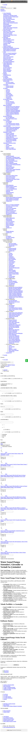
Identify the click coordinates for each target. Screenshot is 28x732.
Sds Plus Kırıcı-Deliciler (11, 140)
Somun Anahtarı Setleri (14, 273)
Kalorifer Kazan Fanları (8, 59)
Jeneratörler (5, 84)
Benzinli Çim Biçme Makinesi (12, 107)
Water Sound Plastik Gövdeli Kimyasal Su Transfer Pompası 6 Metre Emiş (13, 531)
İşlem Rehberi (6, 704)
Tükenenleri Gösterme (7, 446)
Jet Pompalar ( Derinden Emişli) (10, 15)
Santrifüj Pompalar (7, 14)
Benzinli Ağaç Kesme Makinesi (13, 106)
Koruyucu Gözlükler (10, 102)
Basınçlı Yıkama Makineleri (12, 109)
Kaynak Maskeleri (10, 101)
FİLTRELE (3, 442)
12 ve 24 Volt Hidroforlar (8, 42)
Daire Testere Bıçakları (11, 149)
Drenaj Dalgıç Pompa (8, 32)
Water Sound (3, 453)
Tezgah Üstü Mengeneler (14, 267)
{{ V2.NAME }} (13, 401)
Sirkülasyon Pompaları (8, 47)
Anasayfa (5, 369)
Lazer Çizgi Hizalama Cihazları (13, 124)
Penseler (8, 92)
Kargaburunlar (9, 94)
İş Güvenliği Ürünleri (7, 99)
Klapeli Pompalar (7, 26)
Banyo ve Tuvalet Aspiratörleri (9, 53)
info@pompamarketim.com (9, 727)
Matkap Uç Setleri (10, 147)
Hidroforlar (5, 37)
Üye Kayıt (5, 694)
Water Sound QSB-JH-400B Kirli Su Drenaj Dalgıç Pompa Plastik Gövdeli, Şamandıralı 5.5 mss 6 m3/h (13, 497)
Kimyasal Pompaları (7, 28)
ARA (15, 8)
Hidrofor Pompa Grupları (8, 39)
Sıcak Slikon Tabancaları (11, 135)
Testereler (11, 269)
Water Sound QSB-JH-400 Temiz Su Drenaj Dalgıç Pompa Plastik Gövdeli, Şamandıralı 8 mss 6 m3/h (13, 476)
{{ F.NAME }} (12, 432)
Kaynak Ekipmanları (7, 116)
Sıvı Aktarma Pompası (8, 717)
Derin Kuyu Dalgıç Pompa (9, 31)
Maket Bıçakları (12, 270)
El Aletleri (5, 88)
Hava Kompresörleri (10, 83)
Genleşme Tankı (6, 43)
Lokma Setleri (12, 265)
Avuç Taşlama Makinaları (14, 339)
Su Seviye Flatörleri (7, 67)
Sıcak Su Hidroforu (7, 41)
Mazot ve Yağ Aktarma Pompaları (10, 22)
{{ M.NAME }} (13, 417)
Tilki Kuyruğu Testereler (14, 338)
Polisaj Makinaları (12, 334)
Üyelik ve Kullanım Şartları (9, 687)
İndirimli (4, 435)
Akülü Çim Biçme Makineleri (12, 112)
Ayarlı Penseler (12, 261)
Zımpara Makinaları (13, 330)
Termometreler (6, 66)
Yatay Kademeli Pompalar (8, 21)
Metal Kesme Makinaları (14, 329)
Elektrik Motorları (7, 75)
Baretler (7, 100)
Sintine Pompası (6, 36)
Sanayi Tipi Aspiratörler (8, 56)
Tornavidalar (11, 262)
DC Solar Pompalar (7, 17)
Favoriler (5, 4)
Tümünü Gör (9, 98)
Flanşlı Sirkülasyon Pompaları (9, 49)
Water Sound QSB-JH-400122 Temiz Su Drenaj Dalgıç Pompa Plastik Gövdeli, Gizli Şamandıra (14, 487)
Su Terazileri (8, 122)
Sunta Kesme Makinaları (14, 335)
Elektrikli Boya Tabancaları (12, 138)
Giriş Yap (3, 366)
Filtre (2, 443)
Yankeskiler (8, 93)
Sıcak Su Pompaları (7, 25)
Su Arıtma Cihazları (7, 78)
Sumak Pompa (6, 712)
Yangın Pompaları (7, 45)
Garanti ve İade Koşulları (8, 684)
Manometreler (6, 65)
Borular (5, 72)
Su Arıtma (5, 76)
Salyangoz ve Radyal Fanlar (9, 54)
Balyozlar (8, 90)
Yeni (3, 437)
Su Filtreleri (5, 77)
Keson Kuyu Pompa (7, 33)
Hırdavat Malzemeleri (8, 79)
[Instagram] (6, 672)
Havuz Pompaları (7, 20)
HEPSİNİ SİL (3, 385)
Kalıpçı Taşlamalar (13, 332)
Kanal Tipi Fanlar (7, 58)
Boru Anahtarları (9, 95)
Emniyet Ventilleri (7, 71)
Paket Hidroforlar (7, 38)
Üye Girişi (5, 359)
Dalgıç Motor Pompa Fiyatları (9, 721)
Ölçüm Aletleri (6, 119)
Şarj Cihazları (9, 145)
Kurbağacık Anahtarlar (13, 272)
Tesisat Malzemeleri (7, 62)
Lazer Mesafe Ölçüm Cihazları (12, 123)
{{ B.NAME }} (12, 409)
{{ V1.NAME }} (13, 393)
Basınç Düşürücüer (7, 70)
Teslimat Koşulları (7, 689)
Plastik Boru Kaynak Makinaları (16, 333)
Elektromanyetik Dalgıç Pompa (10, 34)
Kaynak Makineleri (10, 117)
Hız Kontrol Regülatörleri (8, 61)
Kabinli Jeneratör (9, 87)
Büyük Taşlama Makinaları (14, 340)
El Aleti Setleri (12, 276)
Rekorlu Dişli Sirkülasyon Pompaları (11, 48)
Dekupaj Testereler (10, 133)
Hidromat (5, 44)
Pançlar (7, 146)
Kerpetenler (8, 96)
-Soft (8, 730)
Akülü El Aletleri (7, 126)
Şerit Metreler (9, 121)
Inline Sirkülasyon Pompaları (9, 50)
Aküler (7, 144)
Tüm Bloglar (6, 716)
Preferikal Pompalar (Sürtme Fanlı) (10, 16)
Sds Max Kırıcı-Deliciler (14, 337)
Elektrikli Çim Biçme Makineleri (13, 110)
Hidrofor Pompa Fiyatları (8, 719)
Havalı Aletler (6, 81)
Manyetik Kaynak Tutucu (11, 118)
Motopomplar (6, 24)
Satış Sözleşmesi (6, 686)
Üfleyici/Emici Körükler (11, 139)
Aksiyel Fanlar (6, 55)
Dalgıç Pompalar (6, 30)
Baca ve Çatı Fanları (7, 60)
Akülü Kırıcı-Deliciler (10, 130)
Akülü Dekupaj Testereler (11, 129)
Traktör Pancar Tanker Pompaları (10, 27)
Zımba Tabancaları (10, 134)
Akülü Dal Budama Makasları (15, 295)
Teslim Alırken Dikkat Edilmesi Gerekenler (12, 706)
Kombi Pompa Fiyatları (8, 720)
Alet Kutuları (11, 266)
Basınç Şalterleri (6, 68)
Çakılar (10, 275)
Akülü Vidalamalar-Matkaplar (12, 128)
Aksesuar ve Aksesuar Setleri (9, 143)
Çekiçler (8, 89)
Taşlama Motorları (10, 136)
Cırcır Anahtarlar (12, 271)
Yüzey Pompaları (7, 13)
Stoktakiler (4, 434)
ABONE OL (16, 664)
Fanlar (4, 51)
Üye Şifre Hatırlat (7, 696)
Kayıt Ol (7, 366)
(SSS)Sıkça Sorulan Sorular (9, 703)
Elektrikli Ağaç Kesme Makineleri (16, 296)
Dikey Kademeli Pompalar (9, 19)
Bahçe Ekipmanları (7, 105)
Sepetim (5, 699)
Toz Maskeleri (9, 104)
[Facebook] (6, 670)
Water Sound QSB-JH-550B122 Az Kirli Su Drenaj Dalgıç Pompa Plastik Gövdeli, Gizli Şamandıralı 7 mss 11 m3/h (14, 509)
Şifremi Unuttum (11, 364)
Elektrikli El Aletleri (7, 132)
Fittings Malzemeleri (7, 64)
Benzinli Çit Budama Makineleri (13, 111)
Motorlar (5, 73)
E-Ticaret (10, 730)
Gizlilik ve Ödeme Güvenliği (9, 688)
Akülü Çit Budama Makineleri (12, 113)
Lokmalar (11, 264)
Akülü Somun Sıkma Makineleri (13, 127)
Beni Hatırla (5, 364)
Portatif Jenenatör (9, 85)
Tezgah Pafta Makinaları (14, 341)
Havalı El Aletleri (9, 82)
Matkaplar (11, 328)
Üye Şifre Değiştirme (7, 697)
